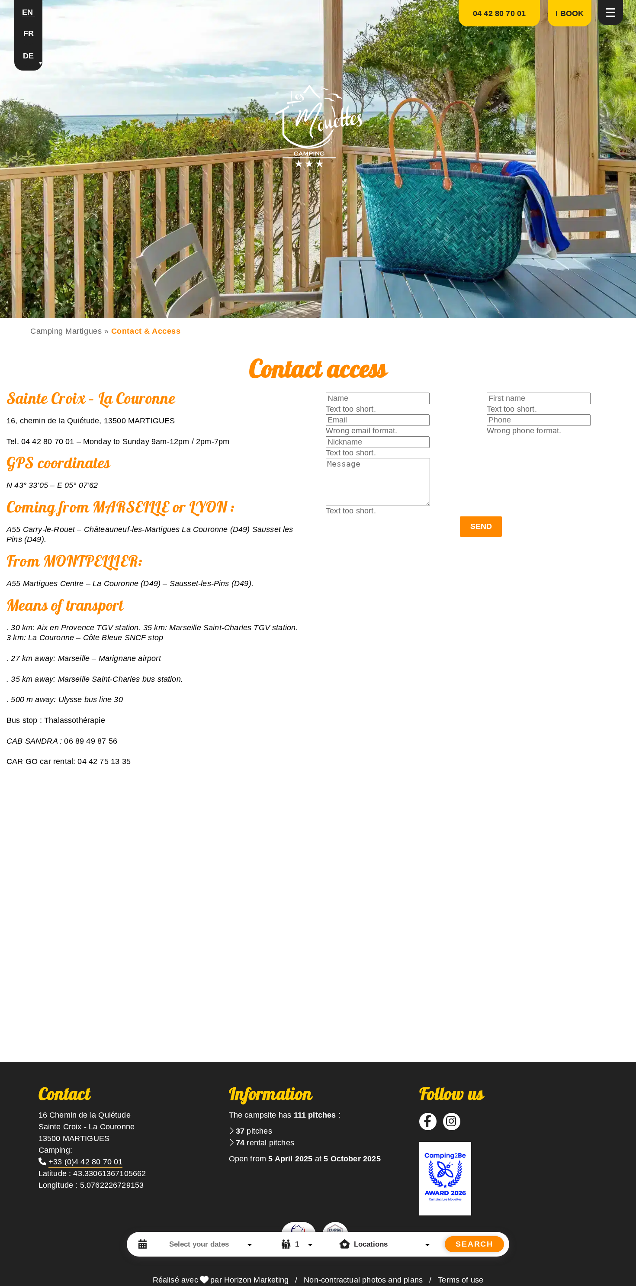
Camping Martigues (66, 331)
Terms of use (460, 1280)
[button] (28, 13)
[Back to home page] (318, 125)
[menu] (610, 12)
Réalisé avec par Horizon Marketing (221, 1280)
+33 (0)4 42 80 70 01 (85, 1161)
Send (481, 526)
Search (474, 1244)
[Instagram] (451, 1121)
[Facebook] (427, 1121)
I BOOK (570, 13)
